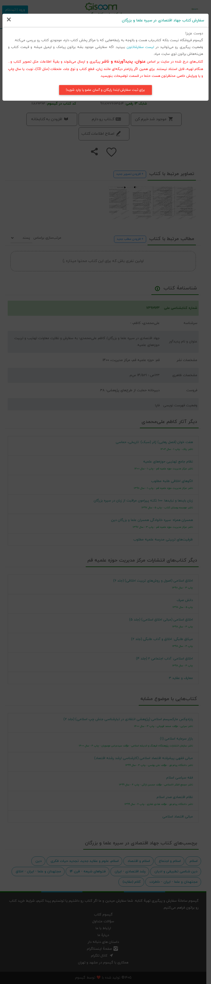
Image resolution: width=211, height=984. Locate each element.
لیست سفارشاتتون (140, 47)
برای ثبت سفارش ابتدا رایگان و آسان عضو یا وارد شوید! (105, 90)
